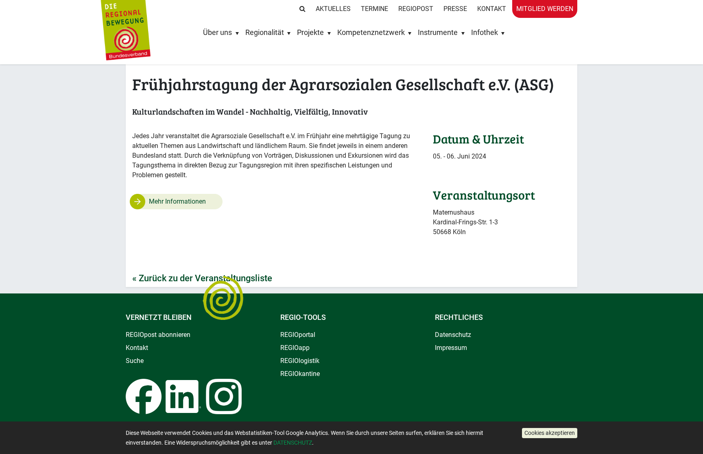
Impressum (451, 348)
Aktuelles (333, 9)
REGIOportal (297, 335)
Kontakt (491, 9)
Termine (374, 9)
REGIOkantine (300, 374)
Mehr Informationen (177, 201)
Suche (135, 361)
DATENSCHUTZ (292, 442)
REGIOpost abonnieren (158, 335)
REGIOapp (295, 348)
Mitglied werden (544, 9)
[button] (549, 433)
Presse (455, 9)
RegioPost (415, 9)
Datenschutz (453, 335)
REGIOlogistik (299, 361)
